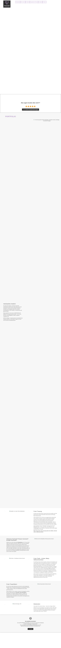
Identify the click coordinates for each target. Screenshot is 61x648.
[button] (2, 27)
